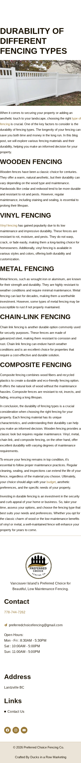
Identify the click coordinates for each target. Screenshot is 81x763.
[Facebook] (7, 730)
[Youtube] (24, 730)
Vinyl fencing (8, 225)
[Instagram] (15, 730)
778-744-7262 (14, 612)
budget (51, 482)
